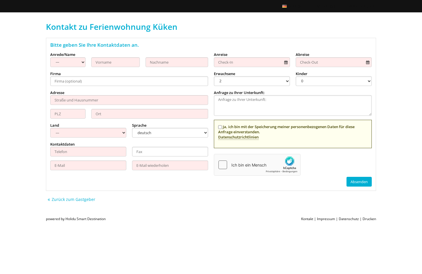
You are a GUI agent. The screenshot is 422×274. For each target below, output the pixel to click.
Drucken (369, 218)
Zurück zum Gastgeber (73, 199)
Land (54, 125)
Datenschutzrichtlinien (238, 137)
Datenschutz (349, 218)
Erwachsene (224, 73)
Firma (55, 73)
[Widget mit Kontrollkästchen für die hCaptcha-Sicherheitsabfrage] (257, 165)
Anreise (220, 54)
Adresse (57, 92)
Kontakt (307, 218)
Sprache (139, 125)
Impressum (326, 218)
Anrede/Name (62, 54)
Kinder (301, 73)
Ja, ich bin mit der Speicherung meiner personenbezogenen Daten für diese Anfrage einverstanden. (286, 132)
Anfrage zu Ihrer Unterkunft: (239, 92)
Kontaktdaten (62, 144)
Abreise (302, 54)
